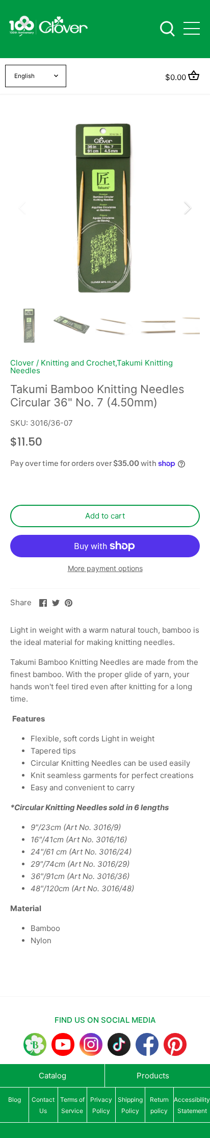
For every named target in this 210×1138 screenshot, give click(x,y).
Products (153, 1075)
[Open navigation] (191, 28)
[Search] (167, 28)
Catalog (52, 1075)
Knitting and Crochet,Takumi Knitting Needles (91, 366)
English (24, 76)
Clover (22, 363)
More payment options (105, 568)
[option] (105, 207)
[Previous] (23, 207)
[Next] (187, 207)
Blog (14, 1099)
